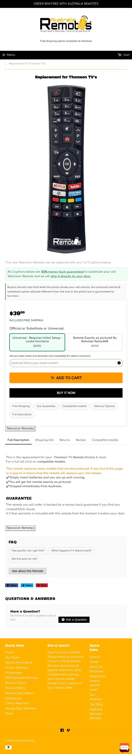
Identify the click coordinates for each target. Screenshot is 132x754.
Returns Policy (15, 683)
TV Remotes (13, 672)
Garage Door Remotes (20, 708)
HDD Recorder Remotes (21, 677)
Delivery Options (104, 406)
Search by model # (18, 662)
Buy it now (66, 393)
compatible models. (51, 461)
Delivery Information (19, 693)
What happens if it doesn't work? (72, 550)
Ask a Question (76, 619)
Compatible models (75, 406)
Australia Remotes (24, 741)
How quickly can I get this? (28, 550)
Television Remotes (20, 428)
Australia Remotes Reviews (96, 714)
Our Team (12, 657)
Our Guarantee (46, 406)
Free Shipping (21, 406)
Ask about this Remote (27, 571)
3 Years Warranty (17, 703)
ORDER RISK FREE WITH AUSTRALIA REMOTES (66, 3)
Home (9, 652)
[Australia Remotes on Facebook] (62, 730)
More (9, 713)
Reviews (81, 440)
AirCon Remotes (16, 667)
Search (95, 656)
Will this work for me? (24, 559)
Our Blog (96, 704)
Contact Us (13, 698)
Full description (22, 414)
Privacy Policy (15, 688)
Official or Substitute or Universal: (36, 328)
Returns (65, 440)
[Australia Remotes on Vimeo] (68, 730)
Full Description (18, 440)
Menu (11, 54)
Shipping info (44, 440)
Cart (126, 54)
